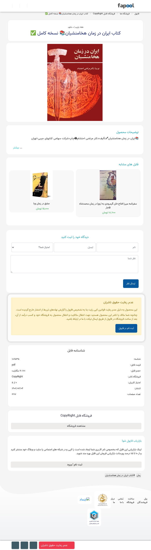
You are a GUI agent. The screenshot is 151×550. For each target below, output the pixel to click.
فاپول (136, 13)
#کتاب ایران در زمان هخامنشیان (120, 475)
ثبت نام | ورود (75, 464)
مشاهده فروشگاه (76, 426)
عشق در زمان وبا (41, 204)
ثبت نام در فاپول (126, 328)
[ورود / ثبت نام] (14, 6)
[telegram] (86, 538)
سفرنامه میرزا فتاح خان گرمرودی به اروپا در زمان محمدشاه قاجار (108, 206)
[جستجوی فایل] (29, 6)
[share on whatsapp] (76, 400)
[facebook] (78, 538)
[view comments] (81, 400)
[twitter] (100, 538)
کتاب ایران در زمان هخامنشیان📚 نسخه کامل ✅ (66, 13)
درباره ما (112, 500)
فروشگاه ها (125, 13)
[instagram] (93, 538)
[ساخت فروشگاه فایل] (21, 6)
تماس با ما (120, 500)
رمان (139, 475)
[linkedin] (107, 538)
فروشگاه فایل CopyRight (104, 13)
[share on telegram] (71, 400)
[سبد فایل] (9, 6)
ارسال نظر (130, 283)
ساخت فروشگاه (130, 500)
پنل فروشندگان (142, 500)
